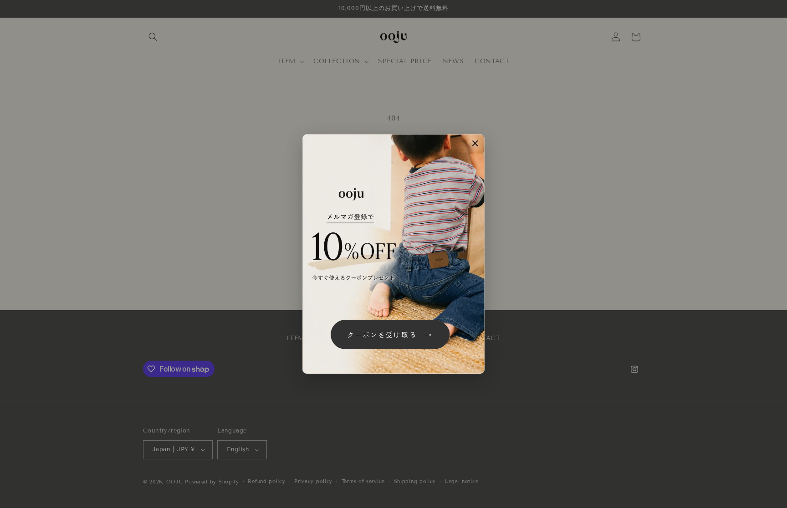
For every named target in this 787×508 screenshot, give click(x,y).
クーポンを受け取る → (390, 334)
